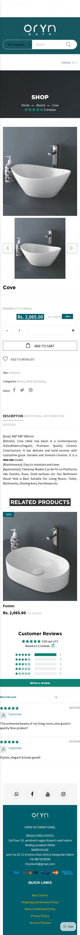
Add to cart (44, 346)
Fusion (8, 606)
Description (13, 416)
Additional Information (44, 416)
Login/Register (58, 4)
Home (25, 105)
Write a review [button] (40, 683)
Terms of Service (40, 923)
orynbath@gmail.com (24, 5)
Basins (41, 105)
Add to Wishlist (23, 359)
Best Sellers (40, 895)
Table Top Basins (35, 381)
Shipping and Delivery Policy (40, 902)
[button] (51, 13)
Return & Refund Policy (40, 909)
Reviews (9, 424)
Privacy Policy (40, 916)
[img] (9, 708)
